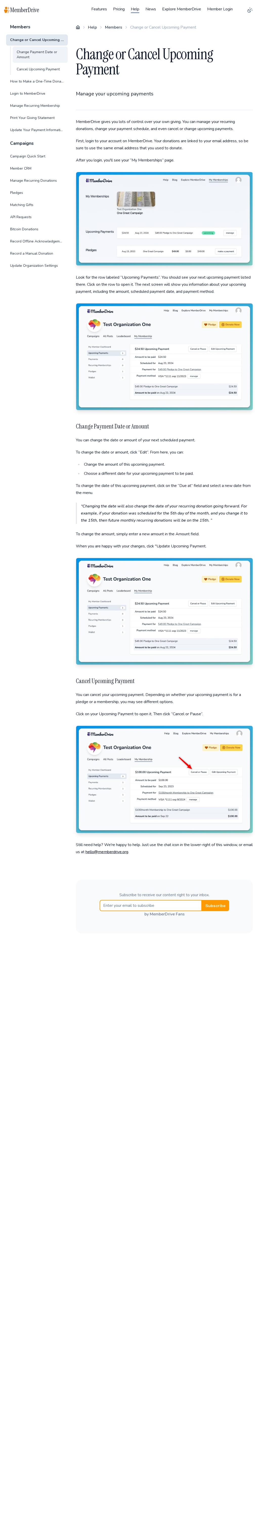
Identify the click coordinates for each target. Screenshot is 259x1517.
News (150, 9)
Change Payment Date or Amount (37, 54)
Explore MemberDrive (181, 9)
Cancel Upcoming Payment (38, 69)
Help (135, 9)
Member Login (220, 9)
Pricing (119, 9)
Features (99, 9)
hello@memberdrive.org (106, 852)
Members (113, 27)
